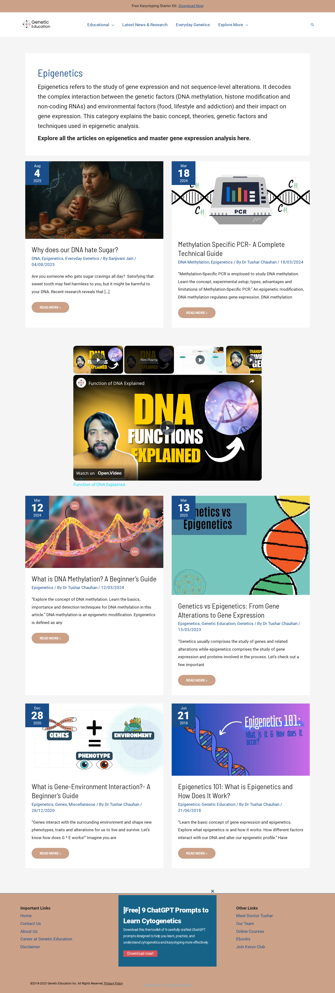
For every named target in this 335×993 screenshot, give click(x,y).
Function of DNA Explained (116, 383)
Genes (61, 804)
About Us (29, 931)
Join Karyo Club (250, 946)
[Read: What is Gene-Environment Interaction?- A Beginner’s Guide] (94, 739)
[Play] (200, 360)
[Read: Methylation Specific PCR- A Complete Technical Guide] (241, 197)
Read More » (50, 309)
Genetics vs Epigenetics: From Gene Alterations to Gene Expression (228, 610)
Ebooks (243, 938)
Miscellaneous (82, 804)
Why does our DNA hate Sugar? (75, 249)
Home (26, 915)
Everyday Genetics (82, 258)
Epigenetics (53, 258)
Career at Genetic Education (46, 938)
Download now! (140, 953)
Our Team (245, 923)
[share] (251, 381)
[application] (111, 24)
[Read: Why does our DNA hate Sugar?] (94, 199)
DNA (36, 258)
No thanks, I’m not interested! (167, 985)
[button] (312, 25)
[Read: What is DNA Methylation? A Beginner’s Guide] (94, 531)
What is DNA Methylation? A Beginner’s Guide (94, 578)
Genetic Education (218, 623)
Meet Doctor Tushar (254, 915)
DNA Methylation (193, 262)
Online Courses (250, 931)
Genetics (245, 623)
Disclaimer (30, 946)
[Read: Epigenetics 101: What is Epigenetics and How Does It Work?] (241, 739)
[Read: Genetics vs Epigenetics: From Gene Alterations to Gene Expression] (241, 545)
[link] (81, 383)
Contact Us (30, 923)
